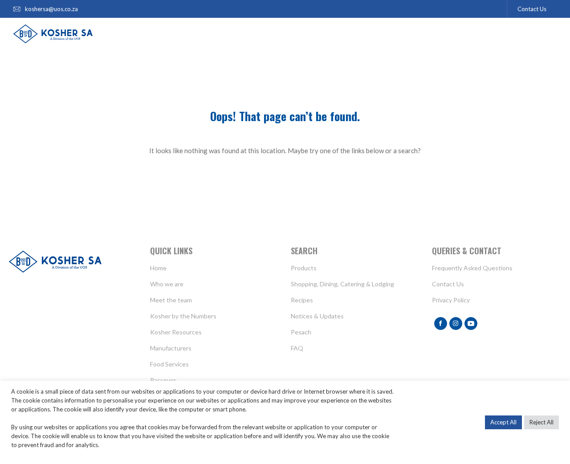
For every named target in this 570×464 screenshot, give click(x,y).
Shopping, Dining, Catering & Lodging (342, 284)
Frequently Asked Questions (472, 268)
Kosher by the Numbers (183, 316)
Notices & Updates (317, 316)
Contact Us (531, 8)
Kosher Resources (176, 332)
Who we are (166, 284)
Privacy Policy (451, 300)
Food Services (169, 364)
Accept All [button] (503, 422)
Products (304, 268)
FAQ (297, 348)
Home (158, 268)
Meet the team (171, 300)
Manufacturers (170, 348)
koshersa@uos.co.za (51, 8)
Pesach (301, 332)
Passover (163, 380)
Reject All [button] (541, 422)
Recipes (302, 300)
